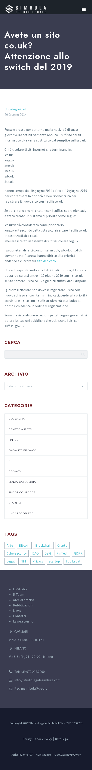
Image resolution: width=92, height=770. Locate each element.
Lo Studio (20, 589)
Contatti (19, 616)
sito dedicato (46, 261)
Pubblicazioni (23, 605)
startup (54, 561)
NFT (11, 460)
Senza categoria (22, 481)
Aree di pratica (23, 600)
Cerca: (83, 354)
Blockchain (18, 418)
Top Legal (73, 561)
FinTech (15, 439)
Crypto (62, 545)
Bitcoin (24, 545)
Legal (11, 561)
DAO (35, 553)
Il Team (18, 594)
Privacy (15, 471)
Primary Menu (84, 9)
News (17, 610)
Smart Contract (22, 492)
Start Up (15, 502)
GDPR (78, 553)
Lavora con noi (23, 621)
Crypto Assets (20, 429)
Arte (10, 545)
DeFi (48, 553)
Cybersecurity (17, 553)
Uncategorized (15, 109)
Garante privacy (22, 450)
